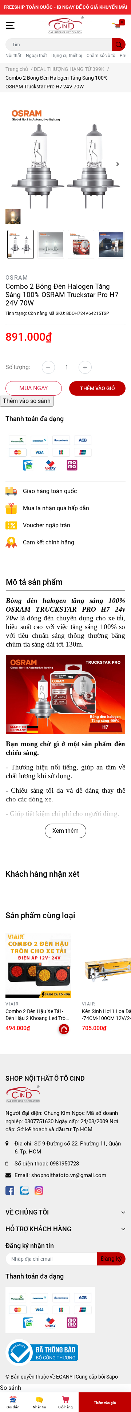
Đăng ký (111, 1258)
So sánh (10, 1387)
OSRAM (16, 277)
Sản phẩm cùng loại (40, 915)
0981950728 (64, 1163)
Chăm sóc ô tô (101, 55)
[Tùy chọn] (64, 1029)
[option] (65, 164)
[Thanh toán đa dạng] (50, 452)
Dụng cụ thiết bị (66, 55)
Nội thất (13, 55)
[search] (119, 44)
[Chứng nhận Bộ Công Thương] (41, 1352)
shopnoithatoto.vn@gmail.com (68, 1175)
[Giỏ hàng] (116, 25)
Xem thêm (65, 830)
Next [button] (118, 164)
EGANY (64, 1377)
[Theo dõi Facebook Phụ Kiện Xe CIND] (9, 1190)
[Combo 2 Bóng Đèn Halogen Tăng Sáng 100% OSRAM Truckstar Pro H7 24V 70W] (65, 164)
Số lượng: (17, 367)
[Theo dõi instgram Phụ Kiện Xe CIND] (39, 1190)
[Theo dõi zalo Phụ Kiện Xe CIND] (24, 1190)
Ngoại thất (36, 55)
